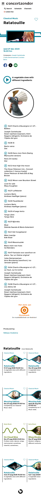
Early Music (8, 424)
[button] (7, 80)
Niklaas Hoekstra (10, 333)
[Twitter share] (10, 65)
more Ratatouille (27, 349)
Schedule (18, 8)
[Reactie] (16, 65)
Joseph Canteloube (18, 55)
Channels (27, 8)
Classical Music (10, 18)
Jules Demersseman (11, 57)
